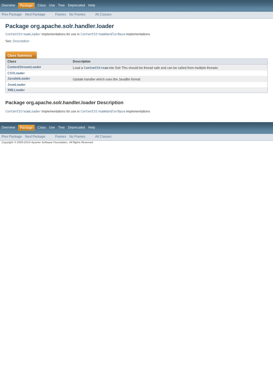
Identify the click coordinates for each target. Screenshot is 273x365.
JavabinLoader (18, 78)
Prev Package (12, 14)
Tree (61, 5)
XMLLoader (16, 90)
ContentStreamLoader (24, 67)
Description (21, 41)
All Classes (103, 14)
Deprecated (76, 5)
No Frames (77, 14)
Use (52, 5)
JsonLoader (16, 85)
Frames (60, 14)
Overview (8, 5)
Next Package (35, 14)
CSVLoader (16, 73)
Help (91, 5)
